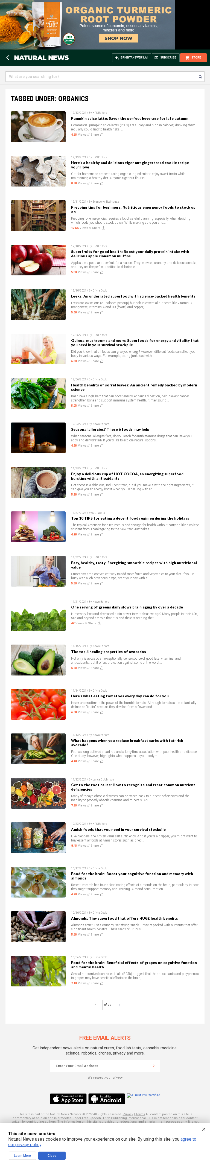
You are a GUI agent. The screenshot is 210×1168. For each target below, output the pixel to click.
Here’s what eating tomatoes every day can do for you (120, 696)
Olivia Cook (99, 290)
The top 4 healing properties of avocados (108, 651)
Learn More (22, 1156)
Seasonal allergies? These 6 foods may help (110, 429)
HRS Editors (99, 112)
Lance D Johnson (103, 779)
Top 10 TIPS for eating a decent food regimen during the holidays (130, 518)
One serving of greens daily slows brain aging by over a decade (127, 607)
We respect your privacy (105, 1077)
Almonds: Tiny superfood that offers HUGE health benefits (124, 918)
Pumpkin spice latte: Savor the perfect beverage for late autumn (129, 118)
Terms (140, 1114)
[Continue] (154, 1066)
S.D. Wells (98, 512)
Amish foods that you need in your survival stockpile (118, 829)
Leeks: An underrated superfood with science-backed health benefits (133, 296)
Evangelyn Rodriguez (105, 201)
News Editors (100, 424)
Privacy (128, 1114)
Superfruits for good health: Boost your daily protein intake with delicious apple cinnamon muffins (130, 253)
